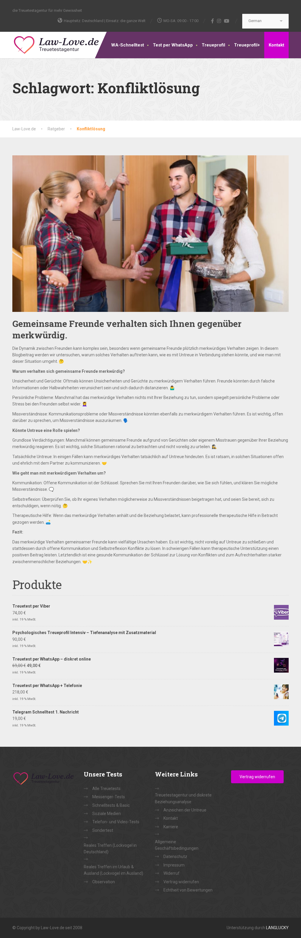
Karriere (170, 826)
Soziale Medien (106, 813)
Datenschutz (175, 856)
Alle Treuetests (106, 788)
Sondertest (102, 830)
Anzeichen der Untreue (184, 810)
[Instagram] (219, 21)
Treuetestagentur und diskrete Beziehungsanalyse (183, 798)
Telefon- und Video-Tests (115, 821)
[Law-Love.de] (56, 44)
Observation (103, 881)
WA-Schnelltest (127, 45)
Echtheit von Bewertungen (188, 890)
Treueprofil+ (247, 45)
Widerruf (171, 873)
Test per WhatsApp (173, 45)
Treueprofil (213, 45)
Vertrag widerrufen (181, 881)
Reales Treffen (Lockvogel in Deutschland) (110, 848)
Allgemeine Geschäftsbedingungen (176, 845)
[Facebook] (212, 21)
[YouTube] (226, 21)
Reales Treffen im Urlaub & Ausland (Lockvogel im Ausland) (113, 870)
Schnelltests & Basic (111, 805)
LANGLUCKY (277, 927)
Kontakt (276, 45)
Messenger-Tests (108, 796)
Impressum (174, 865)
